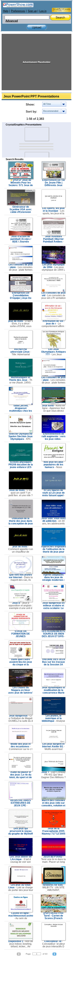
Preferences (18, 10)
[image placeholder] (36, 134)
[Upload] (36, 27)
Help (5, 10)
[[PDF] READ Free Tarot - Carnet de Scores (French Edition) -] (53, 911)
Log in (42, 10)
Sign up (32, 10)
